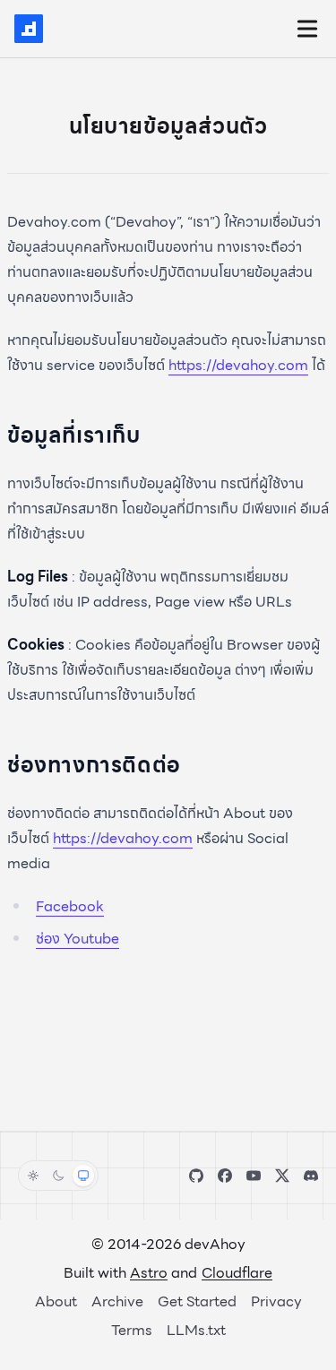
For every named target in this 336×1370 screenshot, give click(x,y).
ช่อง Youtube (77, 938)
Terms (131, 1330)
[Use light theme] (33, 1175)
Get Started (197, 1301)
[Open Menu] (307, 28)
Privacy (276, 1301)
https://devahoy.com (238, 365)
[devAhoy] (28, 28)
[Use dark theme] (58, 1175)
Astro (149, 1273)
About (56, 1301)
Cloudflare (237, 1273)
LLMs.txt (196, 1330)
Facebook (70, 906)
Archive (117, 1301)
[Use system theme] (83, 1175)
